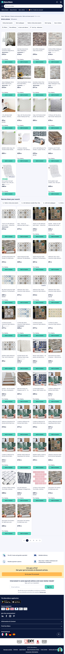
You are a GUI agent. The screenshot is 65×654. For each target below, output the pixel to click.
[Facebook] (6, 616)
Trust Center (44, 649)
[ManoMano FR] (2, 634)
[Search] (5, 6)
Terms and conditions (54, 649)
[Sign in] (57, 2)
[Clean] (61, 6)
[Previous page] (24, 540)
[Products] (2, 6)
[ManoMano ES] (14, 634)
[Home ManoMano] (28, 2)
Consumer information (32, 652)
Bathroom (7, 16)
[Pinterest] (14, 616)
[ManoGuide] (60, 650)
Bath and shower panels (28, 16)
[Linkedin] (2, 616)
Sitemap (15, 649)
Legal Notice (22, 649)
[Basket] (61, 2)
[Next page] (40, 540)
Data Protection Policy (33, 649)
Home (2, 16)
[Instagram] (10, 616)
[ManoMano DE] (10, 634)
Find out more (43, 592)
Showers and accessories (16, 16)
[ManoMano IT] (6, 634)
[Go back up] (59, 634)
